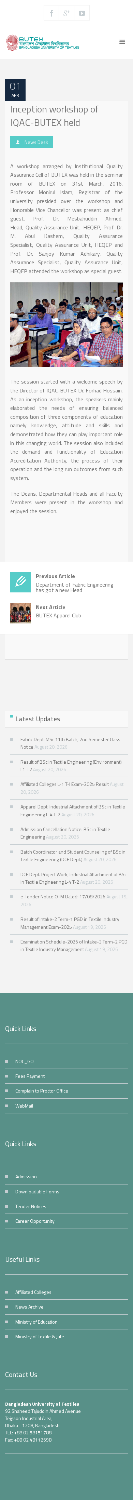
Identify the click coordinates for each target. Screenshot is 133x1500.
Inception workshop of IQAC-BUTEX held (54, 115)
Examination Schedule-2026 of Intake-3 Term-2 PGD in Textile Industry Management (74, 945)
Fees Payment (30, 1076)
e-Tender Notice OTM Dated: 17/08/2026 (62, 896)
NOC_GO (24, 1061)
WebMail (24, 1105)
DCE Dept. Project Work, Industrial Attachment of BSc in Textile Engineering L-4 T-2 (73, 878)
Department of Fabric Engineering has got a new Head (75, 583)
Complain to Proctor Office (41, 1090)
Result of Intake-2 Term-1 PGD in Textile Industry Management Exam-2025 (69, 922)
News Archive (29, 1306)
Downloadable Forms (37, 1191)
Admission (26, 1176)
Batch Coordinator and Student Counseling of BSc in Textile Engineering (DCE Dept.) (72, 855)
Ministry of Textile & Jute (39, 1336)
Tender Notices (30, 1206)
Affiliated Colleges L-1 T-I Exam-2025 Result (64, 784)
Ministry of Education (36, 1321)
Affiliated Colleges (33, 1292)
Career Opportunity (35, 1220)
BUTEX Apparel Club (58, 611)
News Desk (36, 142)
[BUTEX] (44, 42)
